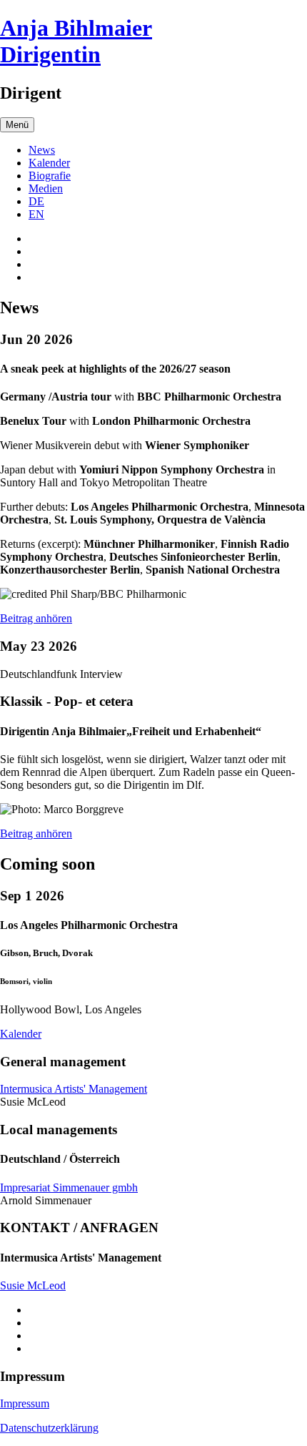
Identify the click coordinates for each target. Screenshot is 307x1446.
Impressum (24, 1403)
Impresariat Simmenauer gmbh (69, 1187)
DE (36, 201)
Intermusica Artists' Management (73, 1089)
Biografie (50, 175)
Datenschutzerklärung (49, 1428)
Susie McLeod (33, 1285)
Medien (46, 188)
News (42, 150)
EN (36, 214)
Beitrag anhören (36, 618)
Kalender (49, 163)
